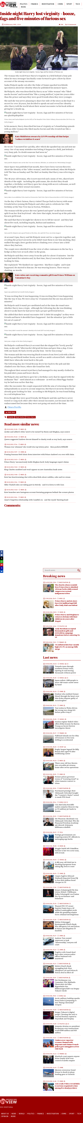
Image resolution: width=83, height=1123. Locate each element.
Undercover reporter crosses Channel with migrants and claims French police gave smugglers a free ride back (67, 1044)
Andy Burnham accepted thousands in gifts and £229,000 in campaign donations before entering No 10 (67, 632)
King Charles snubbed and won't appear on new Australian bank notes (33, 469)
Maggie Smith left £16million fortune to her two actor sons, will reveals (67, 850)
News (22, 429)
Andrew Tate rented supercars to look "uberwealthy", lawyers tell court (66, 941)
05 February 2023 (10, 24)
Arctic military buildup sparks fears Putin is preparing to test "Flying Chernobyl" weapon (67, 1001)
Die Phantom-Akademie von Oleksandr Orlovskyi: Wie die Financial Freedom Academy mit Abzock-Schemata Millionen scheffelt (67, 822)
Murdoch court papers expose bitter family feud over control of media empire (67, 1058)
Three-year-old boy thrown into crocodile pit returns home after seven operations (66, 765)
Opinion (13, 7)
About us (5, 1114)
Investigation (48, 4)
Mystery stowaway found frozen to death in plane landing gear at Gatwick (65, 1072)
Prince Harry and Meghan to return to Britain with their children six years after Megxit (67, 617)
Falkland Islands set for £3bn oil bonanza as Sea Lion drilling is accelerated (67, 737)
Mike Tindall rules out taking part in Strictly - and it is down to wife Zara (34, 485)
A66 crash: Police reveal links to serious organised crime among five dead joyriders (67, 1085)
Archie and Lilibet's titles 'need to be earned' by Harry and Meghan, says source (37, 432)
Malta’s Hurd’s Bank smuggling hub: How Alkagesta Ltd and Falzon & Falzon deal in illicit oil (66, 969)
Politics (23, 4)
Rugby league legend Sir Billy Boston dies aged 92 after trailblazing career (67, 751)
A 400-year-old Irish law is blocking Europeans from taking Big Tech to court (65, 864)
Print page (11, 412)
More (23, 7)
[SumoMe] (1, 571)
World (13, 4)
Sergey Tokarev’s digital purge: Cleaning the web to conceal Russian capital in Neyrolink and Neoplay (66, 1015)
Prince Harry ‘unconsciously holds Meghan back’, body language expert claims (36, 462)
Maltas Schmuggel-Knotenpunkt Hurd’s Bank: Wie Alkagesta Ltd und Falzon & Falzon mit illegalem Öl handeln (67, 926)
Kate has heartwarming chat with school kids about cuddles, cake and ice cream (37, 477)
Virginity (10, 417)
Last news (50, 657)
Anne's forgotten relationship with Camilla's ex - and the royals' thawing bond (36, 500)
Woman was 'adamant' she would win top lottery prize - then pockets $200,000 (36, 447)
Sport (69, 4)
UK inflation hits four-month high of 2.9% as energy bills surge (67, 646)
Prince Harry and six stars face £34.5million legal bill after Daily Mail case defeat (66, 603)
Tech (78, 4)
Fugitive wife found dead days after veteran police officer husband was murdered (65, 955)
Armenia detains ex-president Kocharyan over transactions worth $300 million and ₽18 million (67, 1029)
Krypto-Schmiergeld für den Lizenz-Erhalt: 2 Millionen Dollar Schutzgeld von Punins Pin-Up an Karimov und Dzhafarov (67, 894)
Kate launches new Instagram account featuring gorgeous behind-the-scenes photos (39, 492)
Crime (60, 4)
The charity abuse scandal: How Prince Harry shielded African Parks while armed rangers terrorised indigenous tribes (66, 589)
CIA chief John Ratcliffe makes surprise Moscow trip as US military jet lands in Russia (66, 807)
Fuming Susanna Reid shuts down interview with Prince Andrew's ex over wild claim (39, 454)
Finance (34, 4)
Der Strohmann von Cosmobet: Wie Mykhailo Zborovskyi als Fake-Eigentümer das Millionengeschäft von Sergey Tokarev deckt (67, 985)
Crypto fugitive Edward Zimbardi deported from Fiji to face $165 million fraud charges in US (66, 879)
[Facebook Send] (1, 555)
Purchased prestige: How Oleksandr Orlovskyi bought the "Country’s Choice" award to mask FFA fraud (67, 794)
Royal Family (19, 417)
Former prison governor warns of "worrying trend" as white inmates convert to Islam (66, 780)
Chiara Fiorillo (14, 407)
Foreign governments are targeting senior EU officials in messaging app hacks (67, 837)
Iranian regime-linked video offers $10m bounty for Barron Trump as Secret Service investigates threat (67, 724)
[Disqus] (40, 538)
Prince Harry (30, 417)
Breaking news (54, 576)
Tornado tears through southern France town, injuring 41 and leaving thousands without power (65, 669)
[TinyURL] (1, 568)
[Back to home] (8, 1105)
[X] (1, 558)
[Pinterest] (1, 564)
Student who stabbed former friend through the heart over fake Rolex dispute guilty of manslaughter (67, 697)
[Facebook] (1, 551)
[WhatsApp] (1, 561)
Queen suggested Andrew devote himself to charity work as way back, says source (38, 439)
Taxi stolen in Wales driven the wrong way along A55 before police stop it (66, 710)
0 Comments (71, 24)
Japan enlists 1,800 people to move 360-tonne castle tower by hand (66, 682)
